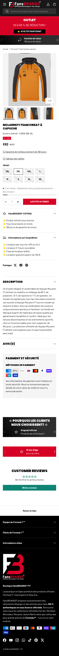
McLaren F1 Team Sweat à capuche (23, 49)
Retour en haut (29, 511)
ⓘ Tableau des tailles (13, 158)
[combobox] (29, 11)
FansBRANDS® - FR (15, 649)
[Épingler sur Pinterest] (27, 265)
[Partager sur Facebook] (21, 265)
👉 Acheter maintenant (30, 31)
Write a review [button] (29, 487)
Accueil (5, 49)
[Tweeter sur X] (15, 265)
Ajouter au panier (39, 201)
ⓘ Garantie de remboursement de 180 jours (24, 151)
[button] (54, 4)
